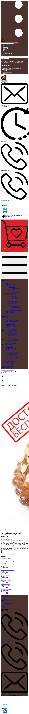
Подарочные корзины (8, 366)
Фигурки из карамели (11, 345)
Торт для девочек (13, 304)
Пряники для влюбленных (12, 322)
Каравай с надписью (5, 575)
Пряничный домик (10, 329)
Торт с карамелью (10, 312)
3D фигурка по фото (8, 344)
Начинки (5, 48)
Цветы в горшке (10, 362)
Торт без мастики (10, 311)
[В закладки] (6, 567)
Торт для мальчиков (13, 306)
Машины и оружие (10, 358)
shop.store (6, 217)
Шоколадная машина (11, 335)
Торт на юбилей (13, 297)
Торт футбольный (13, 290)
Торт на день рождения (14, 296)
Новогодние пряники (11, 321)
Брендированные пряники (12, 320)
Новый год (8, 359)
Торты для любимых (12, 301)
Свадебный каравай (5, 590)
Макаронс (5, 317)
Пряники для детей (10, 324)
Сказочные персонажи (11, 334)
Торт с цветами (12, 298)
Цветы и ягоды (9, 363)
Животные (8, 349)
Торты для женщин (11, 293)
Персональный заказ (8, 50)
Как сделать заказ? (7, 45)
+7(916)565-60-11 (7, 72)
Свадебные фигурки (11, 333)
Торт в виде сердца (13, 302)
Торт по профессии (13, 299)
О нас (4, 52)
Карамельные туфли (11, 354)
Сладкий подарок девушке (12, 340)
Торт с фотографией (14, 288)
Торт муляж (9, 283)
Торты (8, 280)
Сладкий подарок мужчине (12, 341)
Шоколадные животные (12, 336)
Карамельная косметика (12, 352)
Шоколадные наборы (11, 339)
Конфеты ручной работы (9, 368)
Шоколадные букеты (8, 338)
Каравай (5, 313)
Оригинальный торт (11, 284)
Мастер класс (6, 367)
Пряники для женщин (11, 325)
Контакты (5, 47)
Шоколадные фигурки (11, 330)
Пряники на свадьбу (11, 327)
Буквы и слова (9, 347)
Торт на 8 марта (13, 294)
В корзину (3, 567)
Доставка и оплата (7, 53)
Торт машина (12, 287)
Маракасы (20, 695)
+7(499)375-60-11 (7, 70)
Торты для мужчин (11, 285)
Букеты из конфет (7, 364)
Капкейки (5, 316)
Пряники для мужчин (11, 326)
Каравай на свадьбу (5, 585)
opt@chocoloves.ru (7, 69)
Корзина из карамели (11, 356)
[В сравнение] (3, 555)
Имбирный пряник (11, 319)
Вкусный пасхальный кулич (7, 570)
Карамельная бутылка (11, 350)
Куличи (5, 315)
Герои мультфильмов (11, 348)
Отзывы (5, 49)
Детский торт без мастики (15, 310)
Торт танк (11, 289)
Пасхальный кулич (5, 580)
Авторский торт (10, 281)
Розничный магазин (8, 381)
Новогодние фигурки (11, 331)
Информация (5, 58)
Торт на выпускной (13, 308)
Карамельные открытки (12, 353)
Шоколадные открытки (11, 343)
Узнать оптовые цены (6, 558)
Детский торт (10, 303)
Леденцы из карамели (11, 357)
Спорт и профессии (11, 361)
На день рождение (13, 292)
